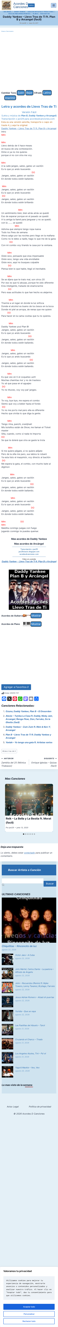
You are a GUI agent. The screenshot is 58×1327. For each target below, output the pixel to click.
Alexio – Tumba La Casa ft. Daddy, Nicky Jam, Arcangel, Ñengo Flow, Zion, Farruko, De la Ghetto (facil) (29, 719)
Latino (47, 92)
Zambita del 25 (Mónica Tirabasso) (13, 762)
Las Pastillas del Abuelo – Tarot (30, 1025)
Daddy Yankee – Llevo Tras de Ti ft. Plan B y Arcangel (28, 128)
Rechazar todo (29, 1321)
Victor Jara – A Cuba (25, 955)
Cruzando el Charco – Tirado (29, 1039)
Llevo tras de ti (9, 751)
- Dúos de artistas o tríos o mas (40, 11)
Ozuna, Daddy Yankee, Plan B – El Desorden (28, 711)
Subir (21, 92)
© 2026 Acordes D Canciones (29, 1113)
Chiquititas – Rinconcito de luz (19, 946)
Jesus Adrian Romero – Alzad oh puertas (34, 997)
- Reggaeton (44, 13)
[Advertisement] (29, 61)
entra (31, 5)
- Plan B (35, 13)
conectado (29, 852)
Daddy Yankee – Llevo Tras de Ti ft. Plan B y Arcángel (29, 561)
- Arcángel (7, 11)
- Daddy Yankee (19, 11)
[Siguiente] (49, 808)
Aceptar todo (29, 1307)
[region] (29, 1297)
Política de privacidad (40, 1106)
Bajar (29, 92)
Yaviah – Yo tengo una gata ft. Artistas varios (29, 742)
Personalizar (29, 1314)
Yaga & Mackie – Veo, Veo (27, 1067)
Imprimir (10, 97)
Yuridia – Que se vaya (25, 1011)
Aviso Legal (13, 1106)
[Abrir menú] (53, 5)
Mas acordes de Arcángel (29, 543)
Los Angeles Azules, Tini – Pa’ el (30, 1053)
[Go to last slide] (9, 808)
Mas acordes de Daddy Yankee (29, 538)
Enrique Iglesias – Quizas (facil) (44, 762)
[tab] (23, 834)
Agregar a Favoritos (16, 687)
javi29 (24, 23)
